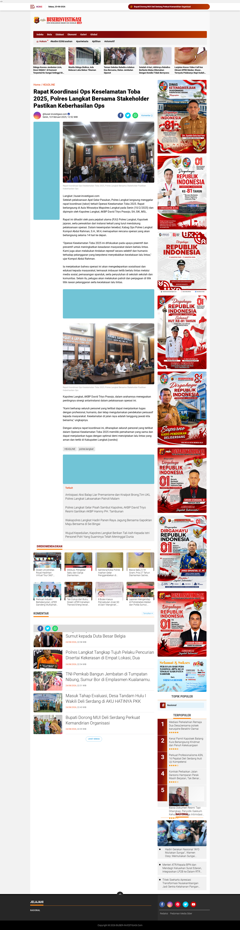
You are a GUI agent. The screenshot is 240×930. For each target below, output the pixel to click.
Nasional (171, 705)
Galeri (83, 34)
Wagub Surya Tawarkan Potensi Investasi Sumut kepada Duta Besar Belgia (104, 633)
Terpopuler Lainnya (182, 804)
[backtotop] (120, 895)
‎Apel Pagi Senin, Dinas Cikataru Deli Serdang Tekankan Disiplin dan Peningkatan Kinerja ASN (170, 7)
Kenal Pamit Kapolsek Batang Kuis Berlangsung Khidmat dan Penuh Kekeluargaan (186, 742)
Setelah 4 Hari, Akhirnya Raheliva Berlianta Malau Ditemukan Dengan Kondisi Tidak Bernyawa (154, 70)
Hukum (43, 41)
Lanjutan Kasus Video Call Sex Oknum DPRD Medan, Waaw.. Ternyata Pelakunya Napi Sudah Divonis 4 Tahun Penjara (189, 70)
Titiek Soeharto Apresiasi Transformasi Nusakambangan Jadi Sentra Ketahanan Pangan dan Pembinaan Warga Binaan (180, 883)
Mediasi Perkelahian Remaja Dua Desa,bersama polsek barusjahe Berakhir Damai (185, 726)
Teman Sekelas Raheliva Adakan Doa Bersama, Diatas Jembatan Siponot (119, 70)
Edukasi (60, 34)
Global (93, 34)
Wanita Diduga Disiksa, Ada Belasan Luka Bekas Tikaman (82, 68)
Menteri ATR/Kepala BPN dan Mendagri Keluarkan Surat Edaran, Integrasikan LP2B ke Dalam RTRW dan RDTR (182, 868)
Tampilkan (147, 613)
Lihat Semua (94, 739)
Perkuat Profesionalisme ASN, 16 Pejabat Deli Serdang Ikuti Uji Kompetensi (186, 759)
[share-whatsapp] (135, 115)
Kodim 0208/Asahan (62, 41)
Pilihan (97, 41)
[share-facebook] (120, 115)
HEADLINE (49, 84)
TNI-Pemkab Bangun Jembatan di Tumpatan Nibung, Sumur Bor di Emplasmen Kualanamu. (108, 677)
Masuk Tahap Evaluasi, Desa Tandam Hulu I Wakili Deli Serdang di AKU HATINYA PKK (106, 698)
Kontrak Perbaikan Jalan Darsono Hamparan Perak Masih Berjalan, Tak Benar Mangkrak (184, 775)
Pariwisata (82, 41)
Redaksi (164, 913)
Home (39, 6)
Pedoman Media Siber (181, 913)
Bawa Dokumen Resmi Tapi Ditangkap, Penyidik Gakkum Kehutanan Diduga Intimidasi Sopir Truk (185, 811)
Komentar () (147, 115)
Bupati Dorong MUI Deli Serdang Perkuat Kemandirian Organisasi (103, 720)
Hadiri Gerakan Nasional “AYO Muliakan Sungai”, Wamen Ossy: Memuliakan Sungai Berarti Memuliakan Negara (182, 853)
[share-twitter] (128, 115)
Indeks (40, 34)
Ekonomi (72, 34)
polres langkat (86, 449)
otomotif (110, 41)
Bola (49, 34)
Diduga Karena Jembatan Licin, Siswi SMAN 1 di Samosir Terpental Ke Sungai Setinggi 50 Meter (48, 70)
